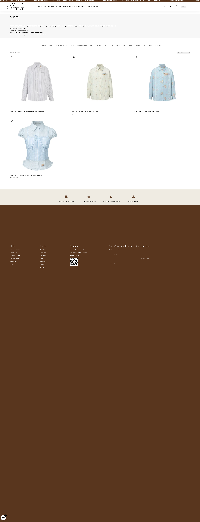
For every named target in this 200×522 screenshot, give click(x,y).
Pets (150, 45)
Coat (105, 45)
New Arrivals (42, 6)
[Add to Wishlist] (12, 57)
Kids (144, 45)
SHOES (83, 6)
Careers (12, 264)
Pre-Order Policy (14, 258)
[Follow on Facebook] (114, 263)
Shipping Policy (14, 252)
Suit (111, 45)
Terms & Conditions (15, 249)
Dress (72, 45)
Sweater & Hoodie (61, 45)
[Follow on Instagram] (110, 263)
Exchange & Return (15, 255)
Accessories (67, 6)
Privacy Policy (13, 261)
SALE (88, 6)
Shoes (118, 45)
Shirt (50, 45)
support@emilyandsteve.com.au (78, 252)
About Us (42, 249)
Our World (94, 6)
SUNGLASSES (76, 6)
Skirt (91, 45)
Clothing (58, 6)
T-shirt (44, 45)
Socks (138, 45)
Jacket (98, 45)
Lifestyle (158, 45)
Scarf (130, 45)
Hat (124, 45)
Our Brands (43, 252)
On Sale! (42, 264)
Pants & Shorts (82, 45)
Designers (51, 6)
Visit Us (42, 267)
